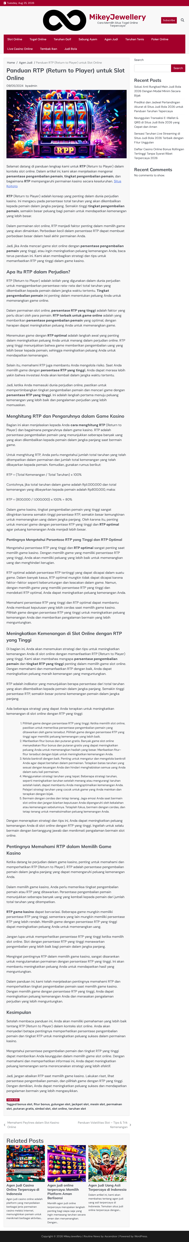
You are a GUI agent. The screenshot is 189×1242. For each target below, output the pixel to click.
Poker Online (159, 39)
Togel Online (38, 39)
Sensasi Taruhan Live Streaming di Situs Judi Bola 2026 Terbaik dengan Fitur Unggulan (158, 138)
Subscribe (169, 20)
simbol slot (43, 1109)
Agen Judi (111, 39)
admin (33, 86)
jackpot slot (80, 1104)
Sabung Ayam (88, 39)
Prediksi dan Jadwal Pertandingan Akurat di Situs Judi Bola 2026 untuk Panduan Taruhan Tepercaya (158, 106)
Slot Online (14, 39)
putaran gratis (23, 1109)
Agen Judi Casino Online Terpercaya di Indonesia (22, 1189)
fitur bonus (42, 1104)
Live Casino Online (20, 49)
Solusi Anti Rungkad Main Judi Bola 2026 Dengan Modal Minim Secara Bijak (157, 91)
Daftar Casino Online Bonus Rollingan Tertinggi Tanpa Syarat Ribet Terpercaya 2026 (159, 153)
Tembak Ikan (48, 49)
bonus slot (24, 1104)
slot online (59, 1109)
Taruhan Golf (62, 39)
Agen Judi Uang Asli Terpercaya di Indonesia (107, 1187)
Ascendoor (110, 1236)
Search (139, 60)
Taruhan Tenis (134, 39)
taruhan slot (77, 1109)
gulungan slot (60, 1104)
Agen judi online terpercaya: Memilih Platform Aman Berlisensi (63, 1191)
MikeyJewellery (117, 17)
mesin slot (97, 1104)
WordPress (140, 1236)
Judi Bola (70, 49)
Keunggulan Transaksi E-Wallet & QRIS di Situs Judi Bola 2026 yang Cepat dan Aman (157, 122)
